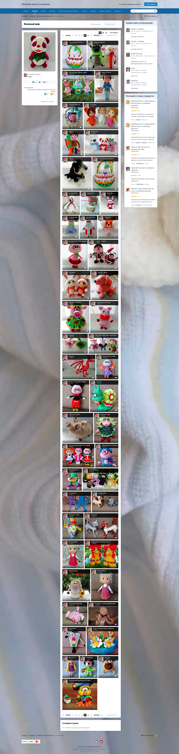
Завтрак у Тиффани (137, 29)
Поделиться (96, 24)
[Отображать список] (106, 32)
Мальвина (134, 80)
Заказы (84, 11)
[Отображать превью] (100, 32)
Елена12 (138, 205)
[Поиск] (155, 11)
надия (138, 43)
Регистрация (150, 4)
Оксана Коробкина (42, 89)
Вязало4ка (139, 56)
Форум (26, 11)
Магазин (52, 11)
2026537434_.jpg (136, 53)
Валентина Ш (32, 89)
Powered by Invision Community (89, 751)
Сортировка (114, 32)
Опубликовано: (139, 72)
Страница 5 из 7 (111, 35)
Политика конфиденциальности (89, 746)
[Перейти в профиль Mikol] (25, 75)
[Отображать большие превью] (103, 32)
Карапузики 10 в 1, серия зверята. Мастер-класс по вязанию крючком (143, 103)
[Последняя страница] (102, 35)
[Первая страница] (63, 35)
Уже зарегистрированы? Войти (130, 4)
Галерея (34, 11)
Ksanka (51, 89)
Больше (117, 11)
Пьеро (133, 68)
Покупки (93, 11)
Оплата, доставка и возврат (68, 11)
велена (138, 31)
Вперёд (96, 35)
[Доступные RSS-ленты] (156, 735)
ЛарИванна (140, 163)
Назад (68, 35)
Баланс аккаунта (105, 11)
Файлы (43, 11)
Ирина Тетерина (141, 70)
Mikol (30, 77)
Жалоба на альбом (47, 101)
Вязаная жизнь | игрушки (36, 4)
